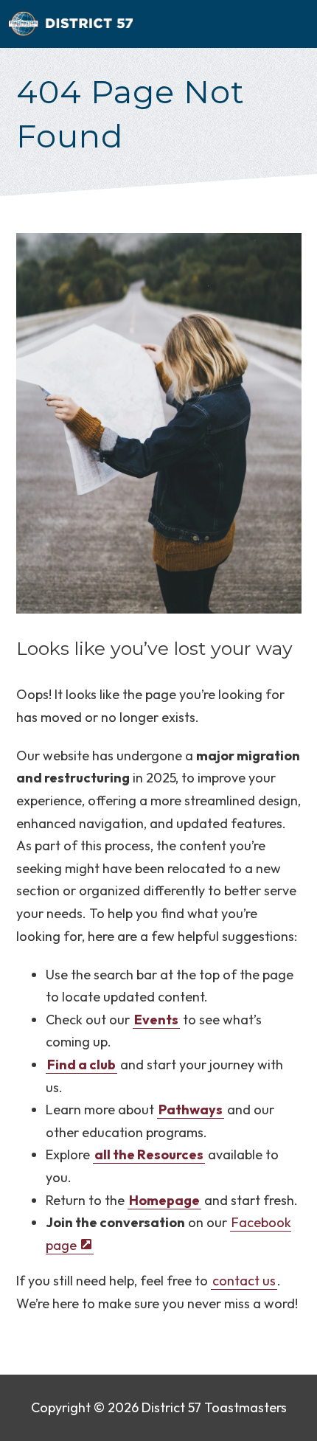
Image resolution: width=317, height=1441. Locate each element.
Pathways (190, 1109)
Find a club (81, 1064)
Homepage (164, 1200)
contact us (244, 1280)
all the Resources (148, 1154)
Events (156, 1019)
